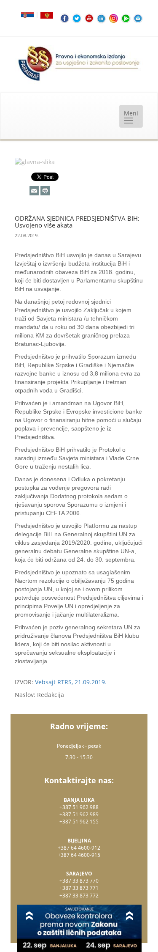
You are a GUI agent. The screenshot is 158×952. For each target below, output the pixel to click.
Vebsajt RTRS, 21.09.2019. (71, 682)
